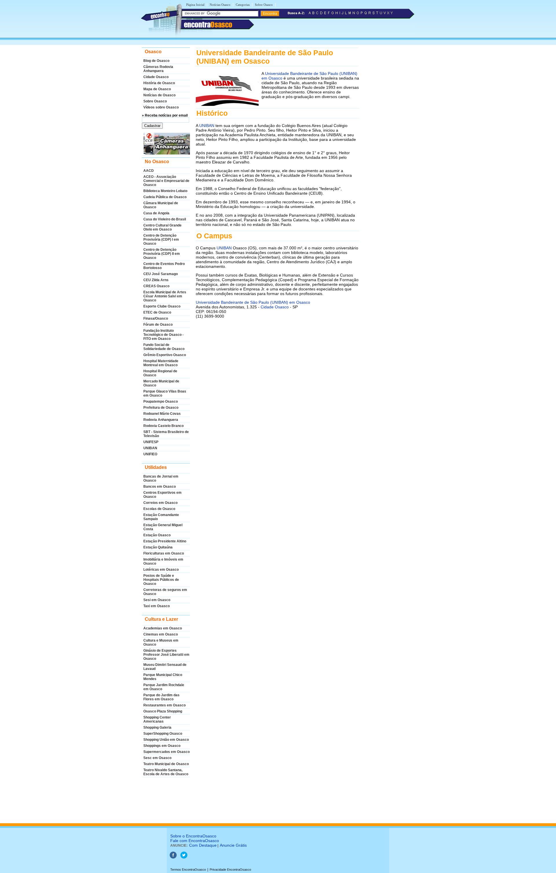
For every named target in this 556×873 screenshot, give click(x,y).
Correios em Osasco (160, 503)
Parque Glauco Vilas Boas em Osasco (164, 393)
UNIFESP (150, 442)
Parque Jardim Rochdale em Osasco (163, 687)
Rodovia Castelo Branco (163, 426)
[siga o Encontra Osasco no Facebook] (173, 857)
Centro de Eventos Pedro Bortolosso (164, 266)
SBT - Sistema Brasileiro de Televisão (166, 434)
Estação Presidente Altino (164, 541)
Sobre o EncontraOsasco (193, 836)
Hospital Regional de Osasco (160, 373)
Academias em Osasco (162, 628)
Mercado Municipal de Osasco (161, 383)
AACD (148, 171)
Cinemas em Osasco (160, 634)
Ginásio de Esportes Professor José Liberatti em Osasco (166, 655)
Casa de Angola (156, 213)
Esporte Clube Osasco (161, 306)
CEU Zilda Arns (156, 280)
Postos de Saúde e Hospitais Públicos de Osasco (161, 580)
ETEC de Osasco (157, 312)
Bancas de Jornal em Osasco (160, 478)
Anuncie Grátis (233, 845)
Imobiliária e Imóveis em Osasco (163, 561)
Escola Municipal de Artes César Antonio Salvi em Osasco (164, 296)
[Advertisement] (277, 388)
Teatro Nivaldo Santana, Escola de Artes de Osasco (165, 772)
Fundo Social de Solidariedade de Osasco (163, 347)
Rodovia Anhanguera (160, 420)
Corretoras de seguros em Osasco (165, 592)
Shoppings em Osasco (161, 746)
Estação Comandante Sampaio (161, 517)
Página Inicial (195, 4)
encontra (208, 24)
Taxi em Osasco (156, 606)
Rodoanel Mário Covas (162, 414)
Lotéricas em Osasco (161, 570)
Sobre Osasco (264, 4)
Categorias (243, 4)
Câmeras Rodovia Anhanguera (158, 69)
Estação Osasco (157, 535)
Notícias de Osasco (159, 95)
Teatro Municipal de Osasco (166, 764)
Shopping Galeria (157, 727)
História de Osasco (159, 83)
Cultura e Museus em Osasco (160, 642)
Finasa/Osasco (155, 318)
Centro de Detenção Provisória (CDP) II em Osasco (161, 254)
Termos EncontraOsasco (188, 869)
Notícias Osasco (220, 4)
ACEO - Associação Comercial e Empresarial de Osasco (166, 181)
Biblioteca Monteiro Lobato (165, 191)
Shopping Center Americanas (157, 719)
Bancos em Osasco (159, 487)
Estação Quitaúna (158, 547)
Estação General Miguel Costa (162, 527)
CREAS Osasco (156, 286)
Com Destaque (203, 845)
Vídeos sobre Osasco (161, 107)
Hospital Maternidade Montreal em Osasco (160, 363)
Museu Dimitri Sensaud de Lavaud (164, 667)
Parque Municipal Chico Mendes (162, 677)
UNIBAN (150, 448)
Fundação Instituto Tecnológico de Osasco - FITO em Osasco (163, 335)
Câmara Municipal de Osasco (160, 205)
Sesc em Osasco (157, 758)
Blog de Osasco (156, 61)
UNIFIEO (150, 454)
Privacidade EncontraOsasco (230, 869)
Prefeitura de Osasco (160, 408)
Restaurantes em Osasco (164, 705)
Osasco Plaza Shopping (162, 711)
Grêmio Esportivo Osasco (164, 355)
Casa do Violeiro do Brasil (164, 219)
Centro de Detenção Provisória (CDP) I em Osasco (161, 239)
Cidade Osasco (156, 77)
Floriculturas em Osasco (163, 553)
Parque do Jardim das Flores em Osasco (161, 697)
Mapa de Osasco (157, 89)
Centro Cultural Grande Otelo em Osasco (162, 227)
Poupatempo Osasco (160, 401)
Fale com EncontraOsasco (194, 840)
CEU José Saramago (160, 274)
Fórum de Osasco (158, 325)
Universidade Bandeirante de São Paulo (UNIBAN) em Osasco (253, 302)
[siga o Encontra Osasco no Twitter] (183, 857)
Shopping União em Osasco (166, 740)
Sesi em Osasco (156, 600)
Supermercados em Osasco (166, 752)
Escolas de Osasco (159, 509)
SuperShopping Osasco (162, 734)
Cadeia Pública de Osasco (164, 197)
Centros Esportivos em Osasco (162, 495)
